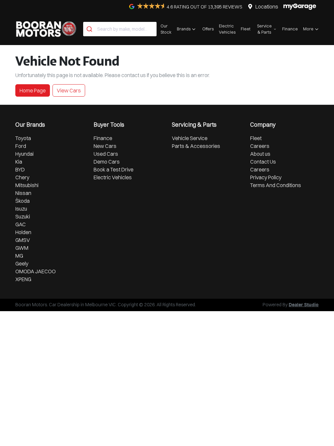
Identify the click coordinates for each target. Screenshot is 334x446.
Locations (266, 6)
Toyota (23, 138)
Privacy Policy (265, 177)
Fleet (245, 28)
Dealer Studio (304, 305)
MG (19, 255)
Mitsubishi (26, 185)
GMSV (22, 240)
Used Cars (106, 154)
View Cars (69, 90)
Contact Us (263, 161)
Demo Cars (107, 161)
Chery (22, 177)
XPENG (23, 279)
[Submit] (90, 29)
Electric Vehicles (227, 29)
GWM (21, 248)
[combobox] (120, 29)
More (308, 28)
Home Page (33, 90)
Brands (183, 28)
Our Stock (166, 29)
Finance (290, 28)
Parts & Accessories (196, 146)
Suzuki (22, 216)
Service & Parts (264, 29)
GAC (20, 224)
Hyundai (24, 154)
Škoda (22, 201)
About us (260, 154)
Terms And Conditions (275, 185)
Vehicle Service (189, 138)
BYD (20, 169)
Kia (18, 161)
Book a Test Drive (113, 169)
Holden (23, 232)
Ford (20, 146)
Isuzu (21, 208)
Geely (21, 263)
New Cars (105, 146)
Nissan (23, 193)
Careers (259, 146)
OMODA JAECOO (35, 271)
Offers (208, 28)
